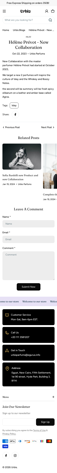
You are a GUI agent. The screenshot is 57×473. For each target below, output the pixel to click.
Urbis (14, 467)
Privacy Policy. (9, 433)
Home (5, 30)
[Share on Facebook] (15, 114)
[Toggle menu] (4, 11)
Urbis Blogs (19, 30)
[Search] (50, 20)
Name (6, 216)
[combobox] (28, 20)
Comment (8, 248)
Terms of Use (39, 430)
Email (6, 232)
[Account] (46, 11)
